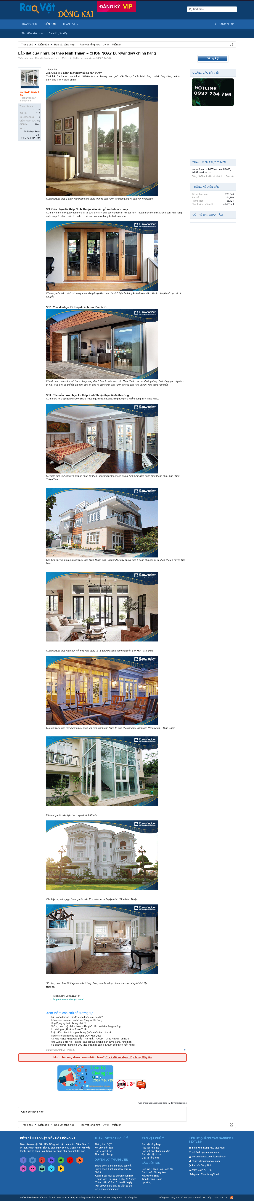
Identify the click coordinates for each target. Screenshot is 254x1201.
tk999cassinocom (201, 172)
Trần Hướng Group (152, 1179)
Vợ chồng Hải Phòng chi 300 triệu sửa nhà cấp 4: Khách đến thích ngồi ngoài (93, 1044)
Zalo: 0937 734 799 (202, 1170)
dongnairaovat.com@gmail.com (209, 1156)
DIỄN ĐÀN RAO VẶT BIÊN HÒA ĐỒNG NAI (48, 1138)
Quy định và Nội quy (181, 1197)
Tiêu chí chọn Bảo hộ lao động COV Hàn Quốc (76, 1035)
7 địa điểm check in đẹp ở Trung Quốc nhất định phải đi (81, 1032)
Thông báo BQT (103, 1144)
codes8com (198, 169)
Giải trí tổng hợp (150, 1157)
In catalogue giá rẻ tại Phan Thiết (69, 1029)
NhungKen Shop (150, 1175)
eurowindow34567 (93, 58)
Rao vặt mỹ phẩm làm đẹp (156, 1151)
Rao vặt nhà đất (150, 1147)
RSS (231, 1197)
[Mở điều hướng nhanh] (231, 44)
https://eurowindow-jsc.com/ (68, 999)
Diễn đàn (50, 24)
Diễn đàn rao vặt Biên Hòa (47, 1197)
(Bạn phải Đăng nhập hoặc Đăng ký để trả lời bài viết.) (162, 1103)
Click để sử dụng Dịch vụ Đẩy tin (128, 1057)
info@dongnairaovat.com (205, 1152)
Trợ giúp (207, 1197)
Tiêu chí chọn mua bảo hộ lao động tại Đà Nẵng (76, 1020)
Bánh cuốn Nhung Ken (154, 1172)
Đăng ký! (213, 58)
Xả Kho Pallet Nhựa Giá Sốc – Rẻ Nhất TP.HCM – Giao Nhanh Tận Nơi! (90, 1038)
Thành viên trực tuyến (209, 162)
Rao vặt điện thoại (151, 1154)
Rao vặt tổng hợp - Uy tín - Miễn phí (53, 58)
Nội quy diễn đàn (104, 1147)
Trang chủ (29, 24)
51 (38, 120)
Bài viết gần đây (58, 33)
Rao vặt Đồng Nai (201, 1165)
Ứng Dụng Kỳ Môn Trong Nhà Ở (68, 1023)
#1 (185, 1050)
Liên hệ (197, 1197)
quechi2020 (224, 169)
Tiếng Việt (164, 1197)
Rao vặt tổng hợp (151, 1144)
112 (38, 113)
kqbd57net (211, 169)
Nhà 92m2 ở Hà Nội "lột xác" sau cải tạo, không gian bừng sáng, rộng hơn (91, 1041)
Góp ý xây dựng (103, 1151)
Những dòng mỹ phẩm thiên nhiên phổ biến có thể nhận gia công (85, 1026)
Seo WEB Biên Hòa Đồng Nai (157, 1169)
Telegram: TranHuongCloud (204, 1174)
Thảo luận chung (103, 1154)
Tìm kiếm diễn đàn (33, 33)
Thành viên (70, 24)
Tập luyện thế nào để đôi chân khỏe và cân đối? (77, 1017)
